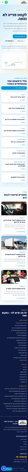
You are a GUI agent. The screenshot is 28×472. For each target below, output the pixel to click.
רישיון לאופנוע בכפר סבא (21, 325)
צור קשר (25, 369)
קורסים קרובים (23, 379)
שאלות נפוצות (23, 372)
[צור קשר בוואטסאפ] (6, 2)
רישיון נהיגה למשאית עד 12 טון (19, 328)
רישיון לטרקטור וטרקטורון (20, 348)
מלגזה (25, 444)
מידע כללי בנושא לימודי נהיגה (19, 411)
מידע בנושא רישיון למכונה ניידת (19, 399)
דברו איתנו (20, 41)
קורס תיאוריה (23, 355)
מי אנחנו (25, 367)
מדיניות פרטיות (23, 377)
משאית (25, 442)
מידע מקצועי (24, 382)
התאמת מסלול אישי (20, 88)
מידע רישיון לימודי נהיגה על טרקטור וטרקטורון (16, 396)
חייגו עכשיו (6, 469)
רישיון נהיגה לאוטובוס (21, 340)
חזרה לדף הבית (19, 36)
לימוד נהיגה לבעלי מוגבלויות (20, 358)
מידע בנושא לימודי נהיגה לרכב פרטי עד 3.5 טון (16, 389)
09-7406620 (8, 41)
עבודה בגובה (23, 447)
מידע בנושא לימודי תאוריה (20, 394)
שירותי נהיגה (23, 439)
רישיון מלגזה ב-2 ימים (21, 333)
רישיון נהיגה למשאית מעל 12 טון (19, 330)
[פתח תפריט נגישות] (4, 468)
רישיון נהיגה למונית (22, 343)
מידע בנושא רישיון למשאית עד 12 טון (18, 391)
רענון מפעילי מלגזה (22, 335)
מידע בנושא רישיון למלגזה (20, 401)
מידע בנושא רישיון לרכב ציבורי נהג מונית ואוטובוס (15, 403)
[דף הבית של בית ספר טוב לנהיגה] (24, 2)
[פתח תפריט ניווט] (2, 2)
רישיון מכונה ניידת (22, 350)
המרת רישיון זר (23, 360)
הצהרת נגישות (23, 374)
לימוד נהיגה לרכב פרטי (21, 323)
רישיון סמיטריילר (22, 345)
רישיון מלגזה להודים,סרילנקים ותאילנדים (17, 338)
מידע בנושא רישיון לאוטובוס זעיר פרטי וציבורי (16, 406)
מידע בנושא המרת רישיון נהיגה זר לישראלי (16, 408)
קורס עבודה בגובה (22, 353)
